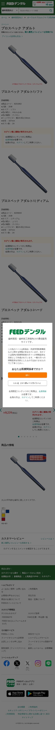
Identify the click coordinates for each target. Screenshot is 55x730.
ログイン (25, 397)
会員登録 (42, 391)
